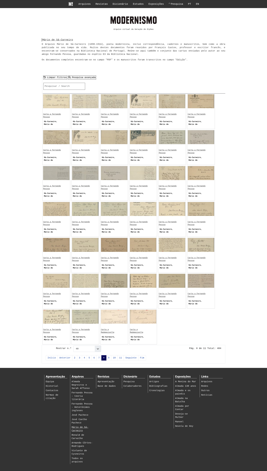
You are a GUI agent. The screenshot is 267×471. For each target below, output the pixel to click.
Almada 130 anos (185, 386)
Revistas (102, 4)
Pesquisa (129, 381)
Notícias (206, 395)
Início (52, 358)
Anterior (65, 358)
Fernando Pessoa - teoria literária (82, 396)
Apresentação (106, 381)
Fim (142, 358)
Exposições (156, 4)
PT (189, 4)
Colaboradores (132, 386)
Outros (205, 390)
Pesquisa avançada (83, 77)
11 (120, 358)
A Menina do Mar (185, 381)
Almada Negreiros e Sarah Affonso (81, 385)
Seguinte (131, 358)
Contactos (52, 390)
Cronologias (157, 390)
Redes (204, 386)
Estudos (138, 4)
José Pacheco (80, 415)
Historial (52, 386)
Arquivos (84, 4)
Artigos (154, 381)
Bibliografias (158, 386)
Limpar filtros (56, 77)
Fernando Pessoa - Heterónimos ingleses (82, 407)
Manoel (179, 421)
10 (114, 358)
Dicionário (120, 4)
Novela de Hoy (184, 426)
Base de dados (107, 386)
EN (197, 4)
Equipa (50, 381)
